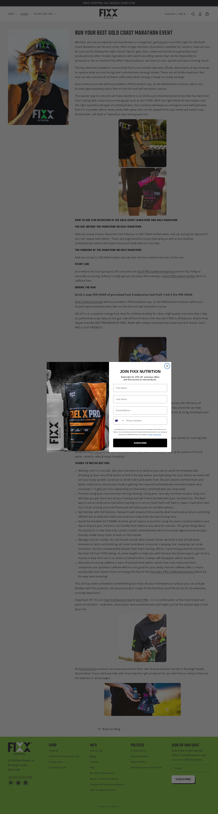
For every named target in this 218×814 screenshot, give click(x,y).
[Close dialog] (167, 366)
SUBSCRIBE (140, 443)
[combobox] (119, 420)
